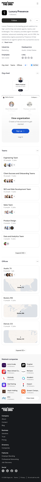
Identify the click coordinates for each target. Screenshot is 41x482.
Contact (4, 422)
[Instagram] (16, 470)
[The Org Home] (8, 3)
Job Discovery (7, 462)
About (4, 419)
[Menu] (37, 3)
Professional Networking (10, 459)
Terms (16, 477)
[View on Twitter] (23, 58)
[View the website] (32, 58)
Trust (3, 437)
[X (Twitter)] (3, 470)
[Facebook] (11, 470)
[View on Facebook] (29, 58)
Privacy (23, 477)
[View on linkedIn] (26, 58)
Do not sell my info (33, 477)
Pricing (4, 440)
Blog (3, 425)
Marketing (5, 50)
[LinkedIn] (7, 470)
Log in (20, 137)
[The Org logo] (8, 409)
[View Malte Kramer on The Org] (20, 80)
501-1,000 (5, 58)
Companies (6, 448)
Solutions (5, 433)
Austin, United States (29, 50)
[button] (20, 85)
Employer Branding (8, 456)
